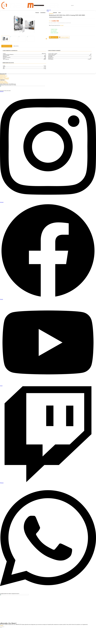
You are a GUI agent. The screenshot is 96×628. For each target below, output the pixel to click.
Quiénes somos (2, 74)
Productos (37, 12)
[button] (72, 5)
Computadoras (42, 12)
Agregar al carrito (54, 37)
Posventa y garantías (3, 81)
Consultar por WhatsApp (65, 37)
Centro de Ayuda (3, 80)
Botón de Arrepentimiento (4, 77)
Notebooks (55, 12)
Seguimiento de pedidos (4, 82)
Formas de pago (3, 76)
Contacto (1, 625)
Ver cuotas (61, 25)
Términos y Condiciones (4, 78)
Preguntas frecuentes (3, 75)
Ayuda (59, 12)
